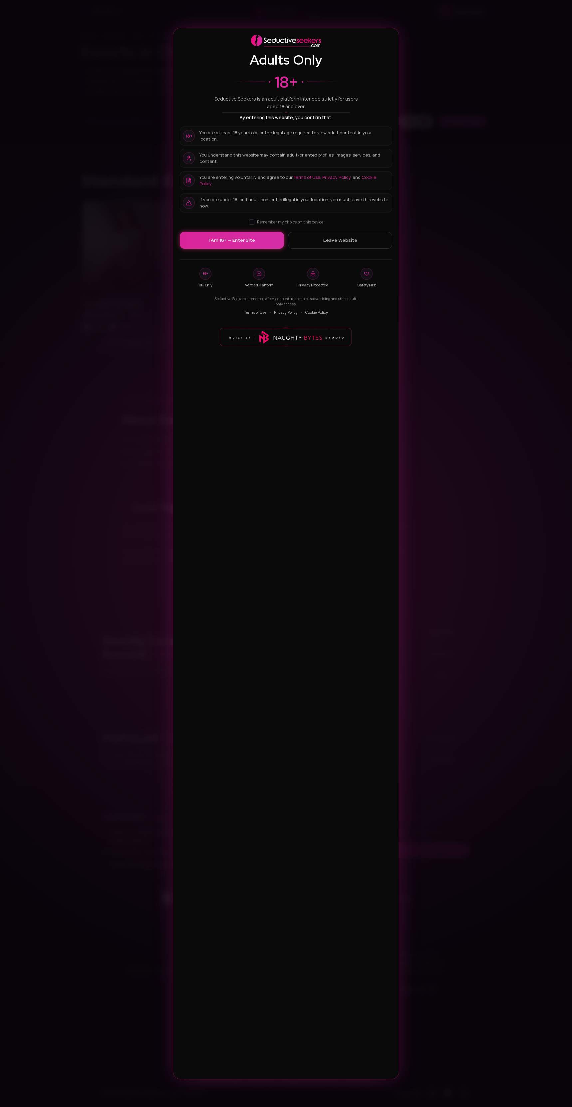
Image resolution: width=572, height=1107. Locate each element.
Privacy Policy (336, 177)
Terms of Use (307, 177)
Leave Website (340, 240)
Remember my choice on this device (290, 222)
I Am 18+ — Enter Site (232, 240)
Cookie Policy (316, 312)
